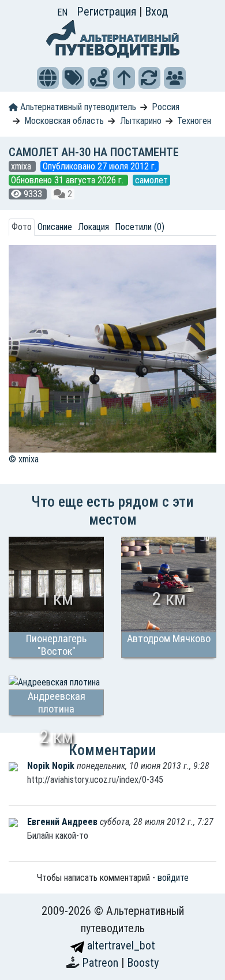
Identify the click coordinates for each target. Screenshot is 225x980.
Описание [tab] (55, 226)
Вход (156, 11)
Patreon (101, 963)
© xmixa (24, 459)
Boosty (143, 963)
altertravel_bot (119, 945)
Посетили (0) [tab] (139, 226)
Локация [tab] (93, 226)
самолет (151, 180)
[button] (48, 77)
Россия (165, 106)
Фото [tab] (22, 226)
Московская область (64, 120)
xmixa (22, 166)
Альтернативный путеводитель (77, 106)
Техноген (194, 120)
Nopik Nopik (52, 765)
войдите (173, 877)
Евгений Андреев (63, 821)
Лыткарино (141, 120)
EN (62, 12)
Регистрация (108, 11)
